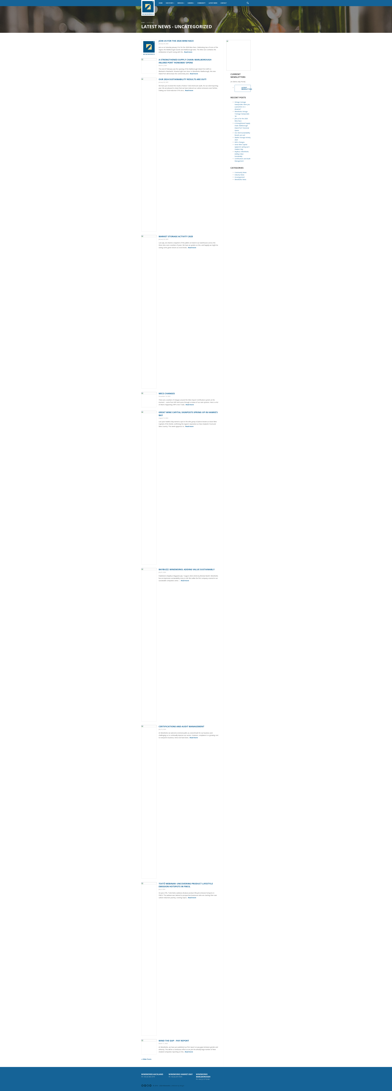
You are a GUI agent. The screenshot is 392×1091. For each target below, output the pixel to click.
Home (143, 22)
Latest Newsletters (246, 88)
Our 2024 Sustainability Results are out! (182, 79)
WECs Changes (167, 393)
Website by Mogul (178, 1086)
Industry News (239, 175)
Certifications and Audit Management (181, 726)
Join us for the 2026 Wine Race (176, 40)
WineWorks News (240, 179)
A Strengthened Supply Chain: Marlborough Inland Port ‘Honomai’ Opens (185, 61)
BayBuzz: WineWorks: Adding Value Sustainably (187, 569)
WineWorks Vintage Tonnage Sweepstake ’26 (242, 114)
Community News (241, 172)
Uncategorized (239, 177)
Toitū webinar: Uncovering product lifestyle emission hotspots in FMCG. (186, 885)
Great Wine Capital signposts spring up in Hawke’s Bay (242, 147)
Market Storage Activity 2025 (176, 236)
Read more (188, 52)
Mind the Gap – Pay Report (174, 1040)
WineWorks (148, 8)
